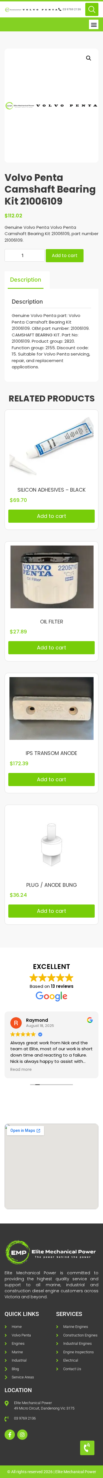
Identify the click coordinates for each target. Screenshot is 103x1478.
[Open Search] (91, 9)
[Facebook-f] (10, 1434)
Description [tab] (25, 279)
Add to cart (65, 255)
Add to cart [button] (51, 516)
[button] (93, 24)
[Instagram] (22, 1434)
